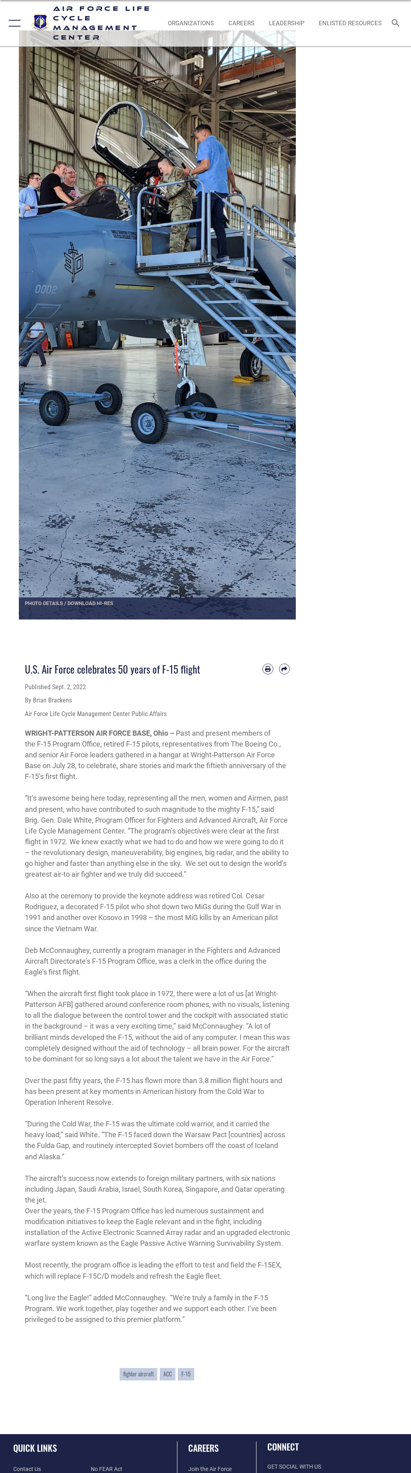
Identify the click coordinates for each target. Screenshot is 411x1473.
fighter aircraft (138, 1374)
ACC (167, 1374)
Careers (203, 1447)
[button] (13, 23)
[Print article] (267, 669)
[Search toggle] (397, 23)
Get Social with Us (294, 1466)
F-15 (186, 1374)
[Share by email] (284, 669)
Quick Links (35, 1447)
